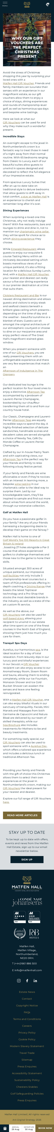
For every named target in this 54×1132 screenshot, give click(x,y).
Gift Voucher (31, 664)
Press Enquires (27, 1066)
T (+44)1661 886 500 (24, 963)
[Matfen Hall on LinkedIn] (35, 980)
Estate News (27, 992)
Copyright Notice (27, 1005)
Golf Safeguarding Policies (27, 1093)
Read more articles (22, 815)
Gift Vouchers (11, 122)
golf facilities (11, 575)
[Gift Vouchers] (5, 1128)
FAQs (27, 1012)
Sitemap (27, 1059)
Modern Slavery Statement (27, 1046)
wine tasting (23, 484)
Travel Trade (27, 1053)
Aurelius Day (39, 746)
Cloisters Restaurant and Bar (21, 295)
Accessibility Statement (27, 1073)
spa (38, 649)
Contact (27, 998)
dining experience (23, 238)
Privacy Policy (27, 1032)
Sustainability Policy (27, 1080)
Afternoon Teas (21, 420)
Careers (27, 1025)
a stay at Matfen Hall (34, 196)
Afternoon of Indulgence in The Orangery (23, 372)
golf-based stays (13, 618)
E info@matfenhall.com (27, 970)
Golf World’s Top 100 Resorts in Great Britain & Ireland (26, 542)
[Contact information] (48, 4)
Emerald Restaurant (23, 249)
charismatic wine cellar (34, 231)
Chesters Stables (27, 1086)
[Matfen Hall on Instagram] (19, 980)
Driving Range (36, 586)
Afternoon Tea (36, 391)
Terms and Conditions (27, 1019)
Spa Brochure (11, 725)
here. (6, 802)
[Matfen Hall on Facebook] (27, 980)
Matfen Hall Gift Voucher (18, 83)
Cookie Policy (27, 1039)
